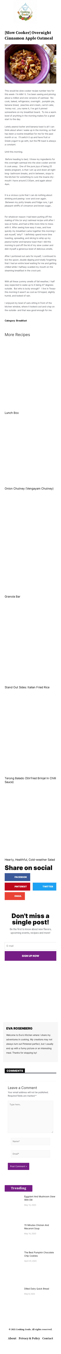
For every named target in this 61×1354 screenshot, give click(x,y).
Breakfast (21, 320)
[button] (4, 12)
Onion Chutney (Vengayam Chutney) (29, 488)
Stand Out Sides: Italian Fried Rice (27, 687)
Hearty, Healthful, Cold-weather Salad (30, 859)
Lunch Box (12, 412)
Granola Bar (12, 596)
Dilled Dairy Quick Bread (36, 1288)
